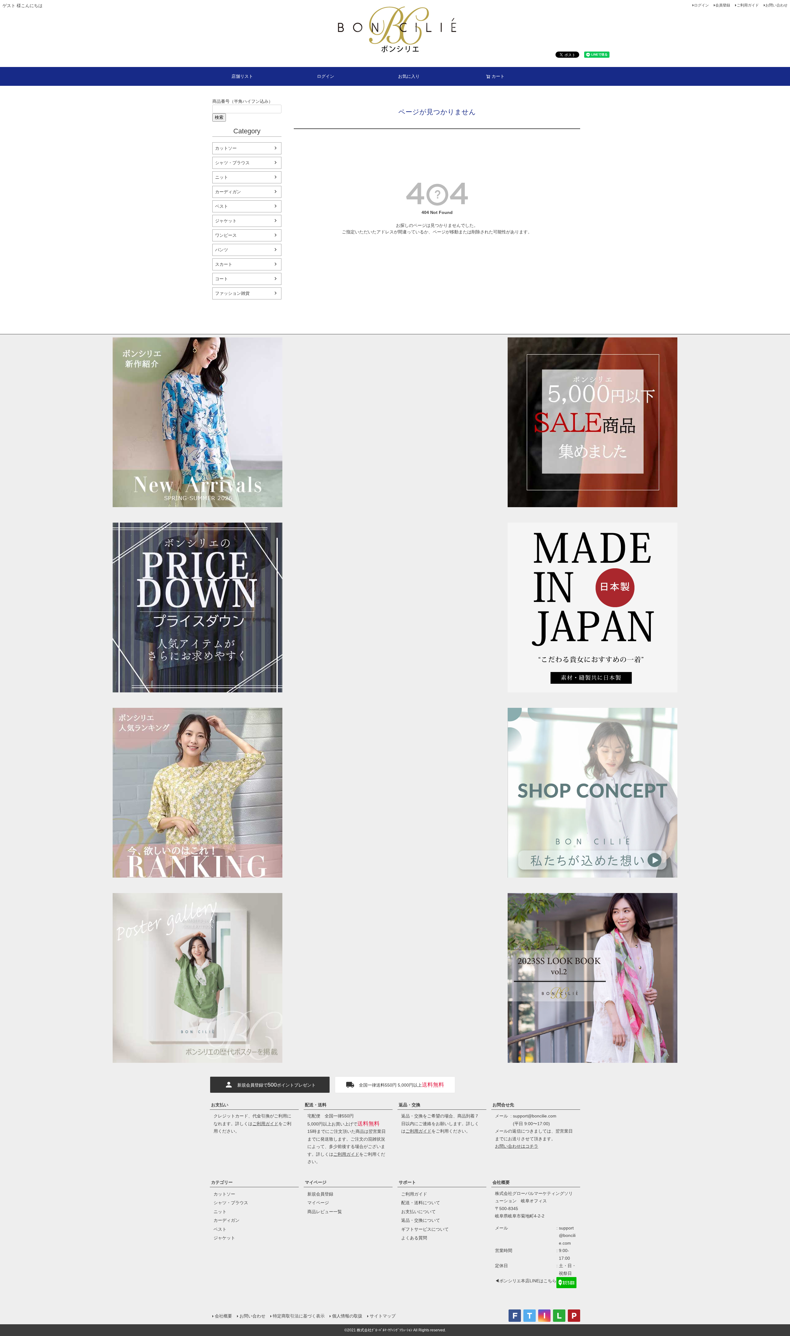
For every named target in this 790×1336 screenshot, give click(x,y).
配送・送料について (420, 1202)
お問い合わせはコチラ (516, 1146)
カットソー (226, 148)
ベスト (221, 206)
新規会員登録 (320, 1194)
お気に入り (409, 76)
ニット (221, 177)
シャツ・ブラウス (232, 162)
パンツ (221, 249)
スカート (223, 264)
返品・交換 (409, 1104)
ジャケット (226, 220)
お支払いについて (418, 1211)
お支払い (219, 1104)
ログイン (701, 5)
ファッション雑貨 (232, 293)
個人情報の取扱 (347, 1315)
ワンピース (226, 235)
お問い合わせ (776, 5)
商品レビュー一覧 (324, 1211)
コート (221, 278)
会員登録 (722, 5)
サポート (407, 1182)
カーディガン (228, 191)
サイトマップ (383, 1315)
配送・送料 (315, 1104)
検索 (219, 117)
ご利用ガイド (748, 5)
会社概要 (501, 1182)
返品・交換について (420, 1220)
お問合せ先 (503, 1104)
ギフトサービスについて (425, 1229)
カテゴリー (222, 1182)
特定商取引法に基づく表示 (299, 1315)
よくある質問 (414, 1237)
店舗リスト (242, 76)
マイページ (315, 1182)
